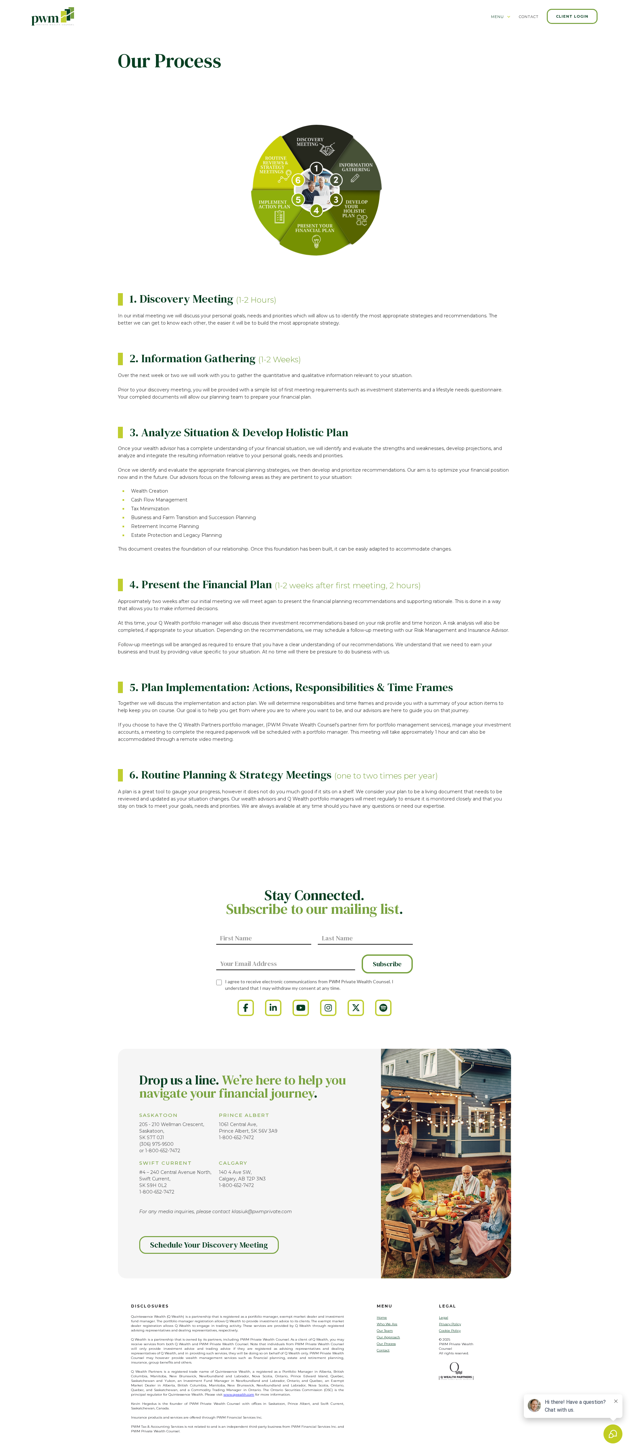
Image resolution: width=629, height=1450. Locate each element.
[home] (52, 16)
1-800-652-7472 (162, 1151)
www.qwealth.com (238, 1394)
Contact (383, 1350)
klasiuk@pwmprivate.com (262, 1212)
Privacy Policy (450, 1324)
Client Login (572, 16)
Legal (443, 1317)
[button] (501, 18)
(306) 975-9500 (156, 1144)
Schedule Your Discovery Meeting (209, 1244)
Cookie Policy (450, 1330)
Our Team (385, 1330)
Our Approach (388, 1337)
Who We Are (387, 1324)
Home (382, 1317)
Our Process (386, 1344)
